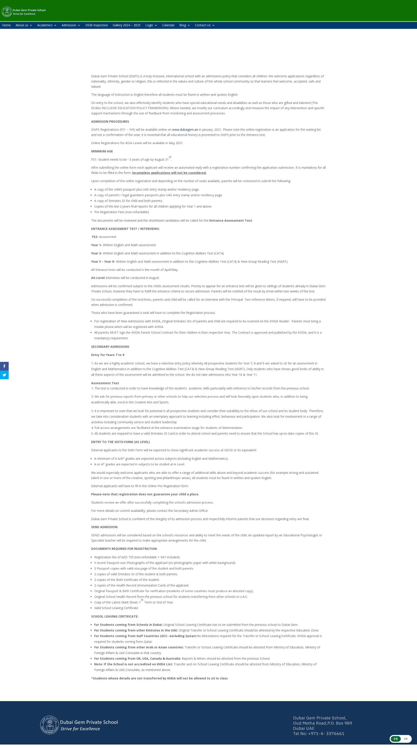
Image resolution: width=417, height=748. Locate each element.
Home (6, 25)
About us (22, 25)
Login (149, 25)
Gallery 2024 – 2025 (127, 25)
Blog (182, 25)
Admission (69, 25)
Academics (45, 25)
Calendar (168, 25)
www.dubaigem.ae (185, 129)
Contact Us (203, 25)
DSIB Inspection (96, 25)
